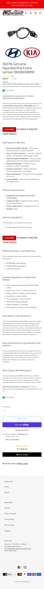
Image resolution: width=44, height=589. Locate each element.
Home (7, 487)
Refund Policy (9, 525)
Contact (7, 508)
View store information (12, 439)
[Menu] (40, 12)
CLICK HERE (9, 129)
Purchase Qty (6, 407)
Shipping (5, 82)
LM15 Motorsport (24, 582)
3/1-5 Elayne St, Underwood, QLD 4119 (18, 549)
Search (7, 492)
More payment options (22, 430)
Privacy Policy (9, 519)
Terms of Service (10, 514)
